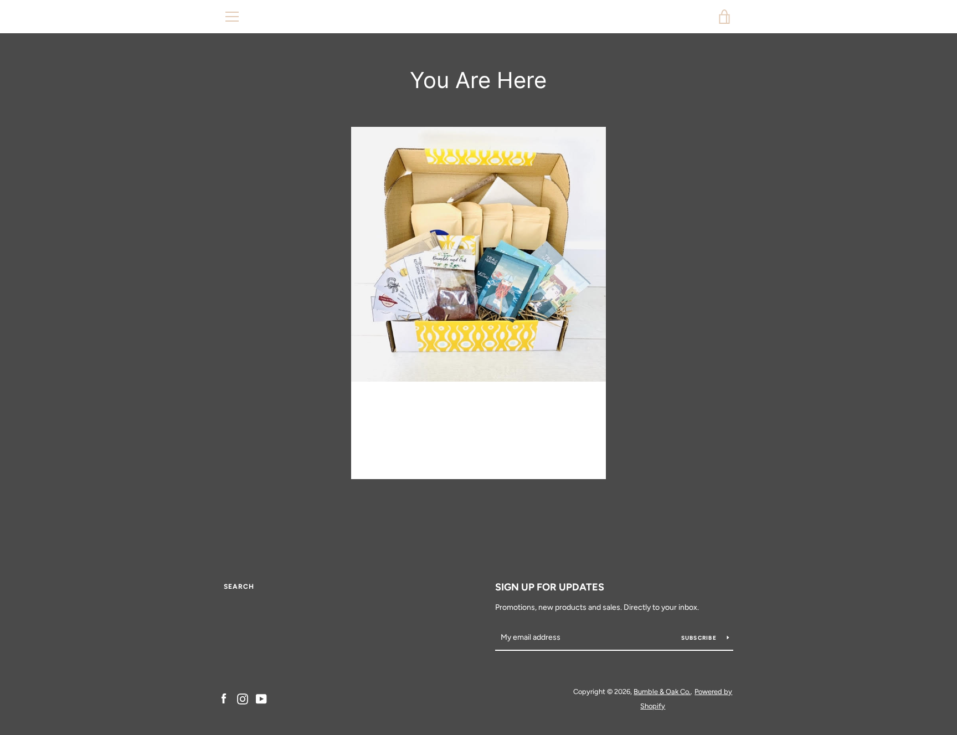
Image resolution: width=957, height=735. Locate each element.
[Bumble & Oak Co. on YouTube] (261, 698)
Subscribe (700, 637)
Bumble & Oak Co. (479, 16)
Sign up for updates (549, 587)
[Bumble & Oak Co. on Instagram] (242, 698)
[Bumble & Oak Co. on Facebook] (223, 698)
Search (239, 586)
